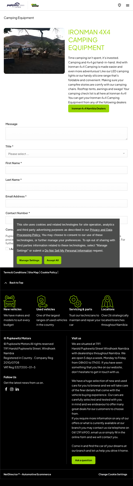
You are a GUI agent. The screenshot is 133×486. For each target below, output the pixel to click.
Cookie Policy (49, 272)
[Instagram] (11, 389)
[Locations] (119, 5)
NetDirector (11, 474)
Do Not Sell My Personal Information (68, 250)
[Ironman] (35, 5)
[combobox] (66, 153)
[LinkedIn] (17, 389)
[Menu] (127, 4)
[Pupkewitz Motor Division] (15, 5)
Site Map (33, 272)
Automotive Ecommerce (36, 474)
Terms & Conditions (15, 272)
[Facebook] (6, 389)
